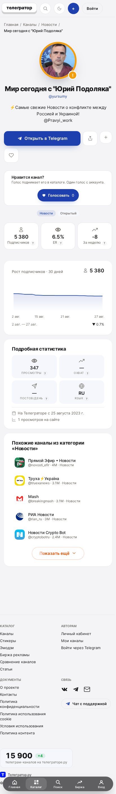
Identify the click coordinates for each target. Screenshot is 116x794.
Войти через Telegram (81, 647)
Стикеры (8, 640)
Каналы (30, 24)
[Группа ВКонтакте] (64, 689)
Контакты (8, 694)
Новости (49, 24)
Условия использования (21, 726)
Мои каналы (72, 640)
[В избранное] (11, 155)
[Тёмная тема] (59, 8)
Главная (11, 24)
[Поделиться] (90, 138)
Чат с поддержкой (89, 703)
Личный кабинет (76, 633)
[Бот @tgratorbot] (75, 689)
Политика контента (17, 733)
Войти (92, 8)
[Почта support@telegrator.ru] (87, 689)
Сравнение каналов (18, 662)
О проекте (9, 687)
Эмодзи (7, 647)
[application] (58, 297)
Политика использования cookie (23, 716)
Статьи (6, 669)
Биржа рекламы (15, 654)
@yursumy (58, 96)
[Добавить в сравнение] (106, 137)
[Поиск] (45, 8)
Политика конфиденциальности (19, 704)
